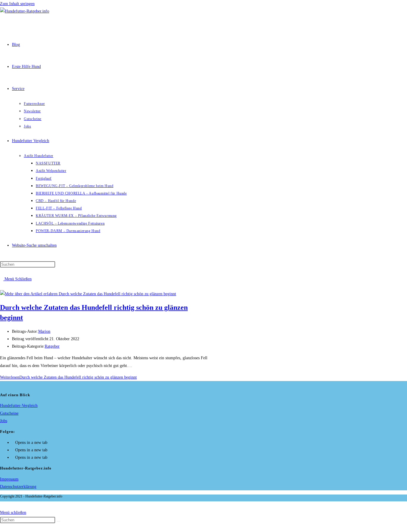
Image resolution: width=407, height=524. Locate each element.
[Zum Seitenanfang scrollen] (1, 505)
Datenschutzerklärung (18, 486)
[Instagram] (13, 450)
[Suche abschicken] (58, 521)
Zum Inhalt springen (17, 3)
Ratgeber (52, 346)
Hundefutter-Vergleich (19, 405)
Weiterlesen (68, 377)
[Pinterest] (13, 457)
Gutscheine (9, 413)
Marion (44, 331)
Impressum (9, 479)
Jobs (3, 421)
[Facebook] (13, 442)
